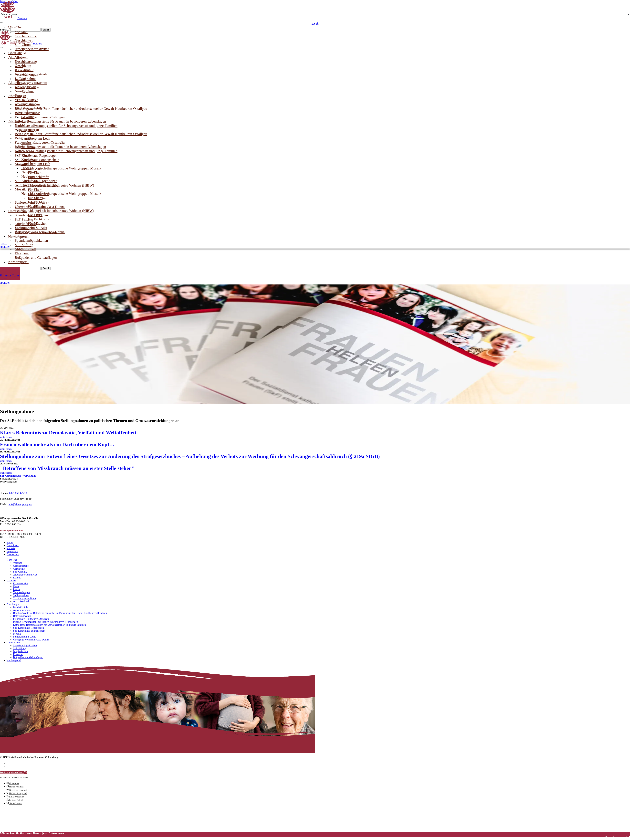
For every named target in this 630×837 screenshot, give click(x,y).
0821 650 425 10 (18, 493)
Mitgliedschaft (20, 651)
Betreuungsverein (22, 616)
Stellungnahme (21, 595)
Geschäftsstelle (21, 565)
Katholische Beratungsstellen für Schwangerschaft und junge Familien (66, 151)
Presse (16, 589)
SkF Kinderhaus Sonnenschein (37, 185)
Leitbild (17, 577)
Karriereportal (18, 262)
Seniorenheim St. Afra (24, 636)
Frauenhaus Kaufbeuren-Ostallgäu (31, 618)
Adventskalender (22, 601)
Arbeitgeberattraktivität (32, 74)
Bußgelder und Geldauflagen (36, 257)
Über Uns (12, 559)
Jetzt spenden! (5, 280)
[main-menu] (1, 47)
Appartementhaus (22, 610)
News (16, 586)
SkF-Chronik (20, 571)
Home (10, 542)
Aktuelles (11, 580)
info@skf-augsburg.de (20, 504)
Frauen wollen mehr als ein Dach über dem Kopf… (57, 444)
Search (46, 30)
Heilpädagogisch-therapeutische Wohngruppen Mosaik (61, 193)
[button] (13, 772)
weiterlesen (6, 437)
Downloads (13, 545)
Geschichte (19, 568)
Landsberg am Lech (35, 164)
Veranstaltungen (21, 592)
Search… (5, 29)
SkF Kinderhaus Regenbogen (28, 627)
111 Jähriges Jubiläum (24, 598)
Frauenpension (20, 583)
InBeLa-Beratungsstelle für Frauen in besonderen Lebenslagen (45, 621)
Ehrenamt (18, 654)
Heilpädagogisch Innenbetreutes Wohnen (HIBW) (57, 211)
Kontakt (11, 548)
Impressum (12, 551)
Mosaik (17, 633)
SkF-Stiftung (19, 648)
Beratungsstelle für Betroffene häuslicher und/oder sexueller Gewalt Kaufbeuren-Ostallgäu (81, 134)
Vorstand (17, 562)
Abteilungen (13, 604)
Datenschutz (13, 554)
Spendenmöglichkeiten (25, 645)
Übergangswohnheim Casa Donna (40, 232)
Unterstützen (13, 642)
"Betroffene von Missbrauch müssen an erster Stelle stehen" (67, 468)
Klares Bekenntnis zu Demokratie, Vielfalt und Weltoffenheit (68, 433)
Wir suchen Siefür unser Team (10, 273)
